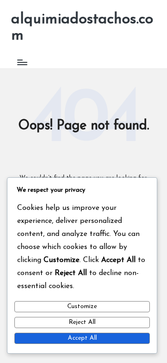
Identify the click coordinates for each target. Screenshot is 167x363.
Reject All (82, 322)
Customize (82, 306)
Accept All (82, 338)
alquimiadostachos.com (82, 27)
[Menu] (21, 62)
